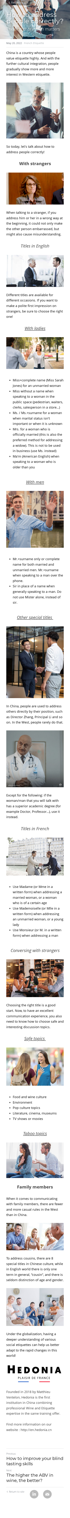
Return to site (19, 2)
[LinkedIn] (34, 1494)
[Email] (47, 1494)
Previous (11, 1453)
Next (9, 1470)
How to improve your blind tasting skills (34, 1461)
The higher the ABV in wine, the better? (29, 1478)
